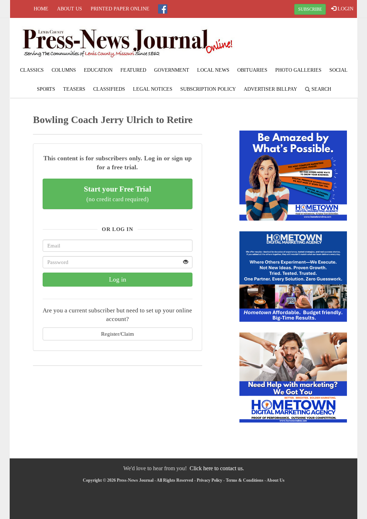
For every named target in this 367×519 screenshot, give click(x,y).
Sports (46, 89)
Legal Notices (152, 89)
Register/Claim (117, 334)
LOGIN (344, 8)
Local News (213, 70)
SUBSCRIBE (310, 9)
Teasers (74, 89)
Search (320, 89)
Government (171, 70)
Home (41, 8)
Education (98, 70)
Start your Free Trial (117, 194)
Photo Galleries (298, 70)
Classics (32, 70)
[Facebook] (163, 9)
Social (338, 70)
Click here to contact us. (217, 468)
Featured (133, 70)
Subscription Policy (208, 89)
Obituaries (252, 70)
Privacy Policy (209, 480)
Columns (64, 70)
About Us (69, 8)
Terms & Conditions (244, 480)
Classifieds (109, 89)
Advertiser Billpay (270, 89)
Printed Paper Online (120, 8)
